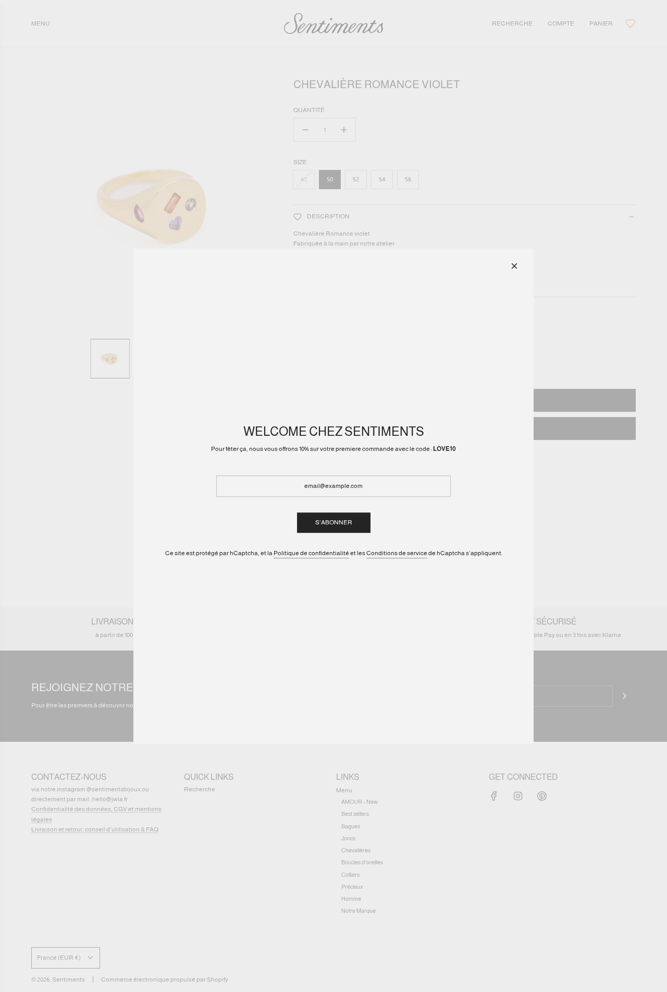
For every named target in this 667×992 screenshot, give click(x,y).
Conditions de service (396, 553)
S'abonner (333, 522)
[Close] (514, 265)
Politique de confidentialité (311, 553)
